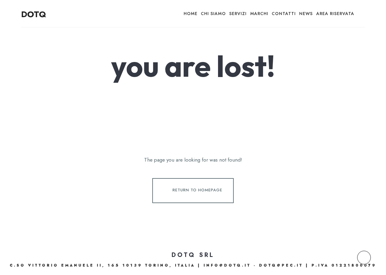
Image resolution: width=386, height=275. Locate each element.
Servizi (238, 14)
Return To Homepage (197, 190)
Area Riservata (335, 14)
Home (191, 14)
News (306, 14)
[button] (364, 257)
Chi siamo (213, 14)
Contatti (284, 14)
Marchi (259, 14)
